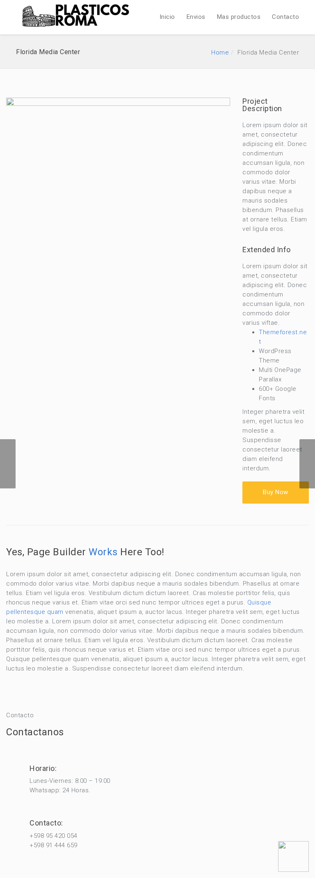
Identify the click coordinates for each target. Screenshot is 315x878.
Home (220, 52)
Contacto (285, 17)
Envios (196, 17)
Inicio (167, 17)
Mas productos (239, 17)
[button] (275, 492)
